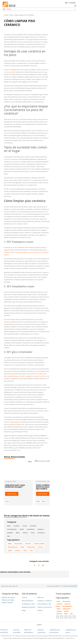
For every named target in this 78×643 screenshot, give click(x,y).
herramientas (12, 547)
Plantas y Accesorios (44, 607)
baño (10, 543)
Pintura (25, 533)
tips (31, 550)
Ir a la (71, 3)
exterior (28, 543)
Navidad (10, 533)
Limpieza (40, 529)
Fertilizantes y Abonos (29, 604)
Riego (24, 610)
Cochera (16, 526)
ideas (22, 547)
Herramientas (12, 529)
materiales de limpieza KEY (16, 424)
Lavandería (30, 529)
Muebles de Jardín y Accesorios (33, 607)
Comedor (33, 526)
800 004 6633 (73, 586)
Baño (38, 501)
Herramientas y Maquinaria (46, 604)
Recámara (41, 533)
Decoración (18, 543)
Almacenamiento (27, 601)
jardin (10, 550)
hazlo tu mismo (39, 543)
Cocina (24, 526)
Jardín (22, 529)
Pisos (7, 501)
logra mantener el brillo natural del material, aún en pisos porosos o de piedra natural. (26, 252)
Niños (18, 533)
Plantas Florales (7, 602)
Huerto (24, 597)
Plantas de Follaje (8, 600)
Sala (8, 536)
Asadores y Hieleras (44, 601)
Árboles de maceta (8, 597)
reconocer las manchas (11, 159)
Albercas (40, 597)
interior (40, 547)
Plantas (40, 610)
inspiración (31, 547)
